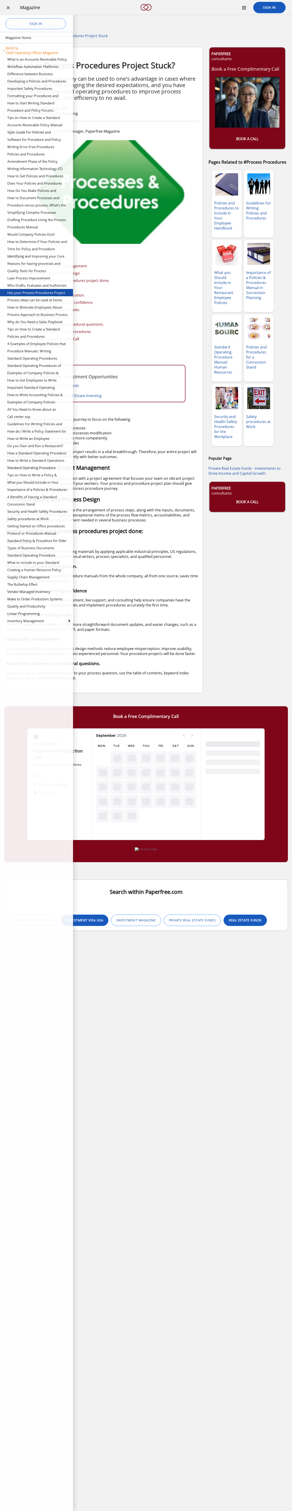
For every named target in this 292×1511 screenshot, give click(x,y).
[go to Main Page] (146, 13)
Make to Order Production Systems (35, 599)
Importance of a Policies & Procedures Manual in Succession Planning (37, 490)
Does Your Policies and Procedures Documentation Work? (34, 184)
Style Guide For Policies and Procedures (29, 133)
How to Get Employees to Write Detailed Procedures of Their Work (34, 381)
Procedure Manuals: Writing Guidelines (29, 352)
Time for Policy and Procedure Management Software (31, 250)
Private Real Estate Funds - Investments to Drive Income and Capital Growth (245, 471)
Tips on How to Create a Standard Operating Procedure (33, 118)
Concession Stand (21, 504)
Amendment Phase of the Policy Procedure (32, 162)
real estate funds (245, 920)
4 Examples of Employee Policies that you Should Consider (36, 344)
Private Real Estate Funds (192, 920)
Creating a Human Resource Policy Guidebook (34, 570)
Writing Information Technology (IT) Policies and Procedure (34, 169)
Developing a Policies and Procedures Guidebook (36, 82)
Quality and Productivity (26, 606)
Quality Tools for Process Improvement (26, 271)
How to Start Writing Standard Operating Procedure (30, 104)
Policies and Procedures (26, 154)
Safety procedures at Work (28, 518)
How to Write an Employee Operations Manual (28, 439)
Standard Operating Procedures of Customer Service (34, 366)
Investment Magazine (136, 920)
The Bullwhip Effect (22, 584)
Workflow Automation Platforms (32, 66)
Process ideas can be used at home (34, 300)
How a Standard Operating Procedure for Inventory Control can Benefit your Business (37, 454)
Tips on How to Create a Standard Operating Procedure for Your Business (33, 330)
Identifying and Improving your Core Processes (35, 257)
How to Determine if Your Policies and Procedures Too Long (37, 242)
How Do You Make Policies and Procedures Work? (31, 191)
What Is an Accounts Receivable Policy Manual (37, 60)
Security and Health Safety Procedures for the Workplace (37, 512)
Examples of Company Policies (31, 402)
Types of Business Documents (30, 548)
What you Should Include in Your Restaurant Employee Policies (33, 483)
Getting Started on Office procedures (36, 526)
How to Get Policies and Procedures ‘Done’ (35, 177)
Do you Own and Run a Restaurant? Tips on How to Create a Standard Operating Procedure (35, 446)
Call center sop (18, 416)
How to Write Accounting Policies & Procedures (35, 395)
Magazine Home (18, 37)
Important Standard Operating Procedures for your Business (31, 388)
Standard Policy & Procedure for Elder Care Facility (37, 541)
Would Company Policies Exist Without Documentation (31, 235)
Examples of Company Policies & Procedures (33, 373)
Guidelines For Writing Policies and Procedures (34, 425)
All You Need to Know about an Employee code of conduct (31, 410)
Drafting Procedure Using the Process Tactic (36, 220)
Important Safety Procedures (29, 88)
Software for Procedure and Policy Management (34, 140)
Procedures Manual (22, 227)
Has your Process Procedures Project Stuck (36, 293)
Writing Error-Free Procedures (30, 146)
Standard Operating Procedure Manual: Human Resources (31, 556)
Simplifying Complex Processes (31, 212)
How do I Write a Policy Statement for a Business (36, 432)
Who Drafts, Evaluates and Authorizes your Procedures (36, 286)
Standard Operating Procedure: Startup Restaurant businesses (31, 468)
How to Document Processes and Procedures (33, 198)
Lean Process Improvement (28, 278)
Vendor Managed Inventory (28, 591)
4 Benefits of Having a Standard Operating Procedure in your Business (37, 497)
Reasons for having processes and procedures (33, 264)
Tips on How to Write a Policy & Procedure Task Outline (32, 476)
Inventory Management (25, 621)
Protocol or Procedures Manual (31, 533)
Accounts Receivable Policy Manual (34, 125)
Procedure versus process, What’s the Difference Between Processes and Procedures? (36, 206)
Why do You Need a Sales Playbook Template (35, 322)
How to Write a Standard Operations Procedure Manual (35, 461)
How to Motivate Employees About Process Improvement (34, 308)
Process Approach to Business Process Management (37, 315)
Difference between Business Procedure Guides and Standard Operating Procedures (32, 74)
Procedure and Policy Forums (30, 110)
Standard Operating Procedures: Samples (32, 359)
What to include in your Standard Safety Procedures (33, 563)
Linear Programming (23, 613)
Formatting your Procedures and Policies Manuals (32, 96)
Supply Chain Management (28, 577)
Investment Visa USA (85, 920)
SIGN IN (269, 7)
